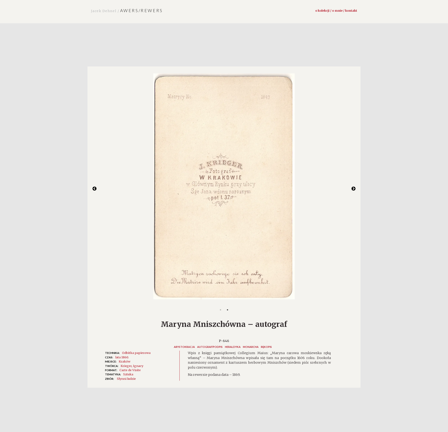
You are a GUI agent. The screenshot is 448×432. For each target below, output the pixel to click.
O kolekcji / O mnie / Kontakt (336, 10)
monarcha (251, 346)
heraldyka (233, 346)
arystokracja (184, 346)
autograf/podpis (210, 346)
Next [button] (353, 189)
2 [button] (227, 310)
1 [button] (220, 310)
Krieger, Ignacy (132, 366)
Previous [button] (94, 189)
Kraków (124, 361)
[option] (224, 188)
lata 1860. (122, 357)
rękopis (266, 346)
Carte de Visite (130, 370)
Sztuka (128, 374)
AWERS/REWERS (127, 10)
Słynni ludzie (126, 378)
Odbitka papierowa (136, 353)
